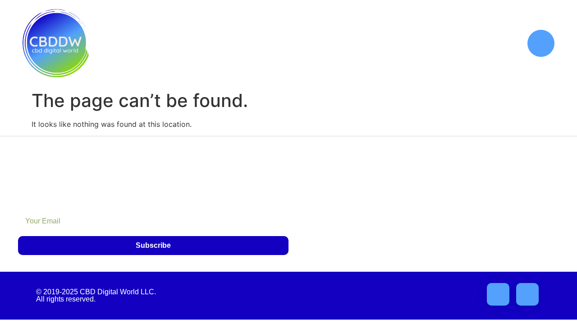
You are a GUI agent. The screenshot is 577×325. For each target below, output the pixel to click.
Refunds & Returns (484, 208)
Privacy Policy (493, 187)
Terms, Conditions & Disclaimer (463, 229)
